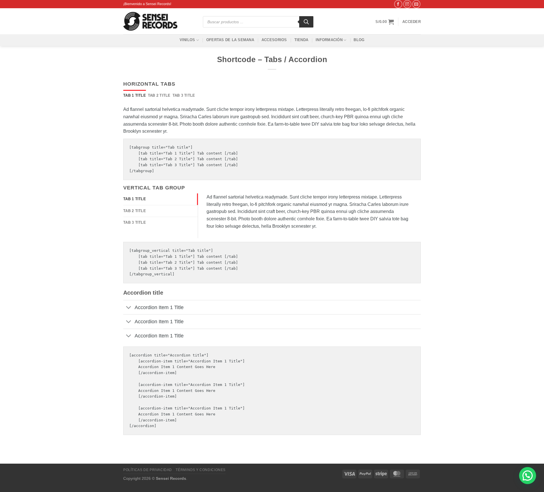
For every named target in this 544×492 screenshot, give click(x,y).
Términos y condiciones (200, 470)
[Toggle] (128, 308)
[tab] (134, 95)
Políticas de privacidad (147, 470)
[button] (527, 475)
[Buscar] (306, 22)
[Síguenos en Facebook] (398, 4)
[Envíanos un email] (416, 4)
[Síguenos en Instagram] (407, 4)
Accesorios (274, 40)
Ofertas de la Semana (230, 40)
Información (329, 40)
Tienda (301, 40)
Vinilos (187, 40)
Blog (359, 40)
